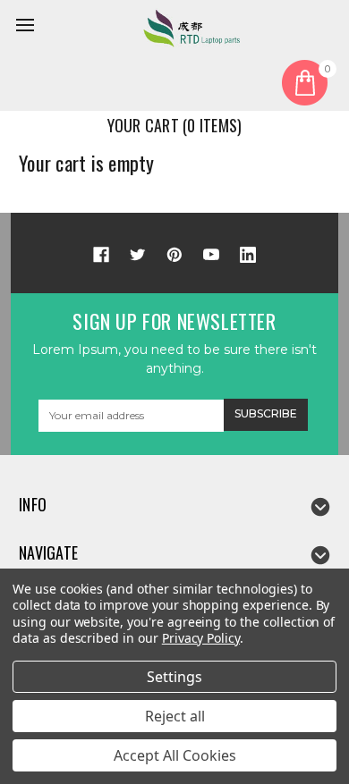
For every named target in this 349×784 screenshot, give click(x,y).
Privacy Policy (201, 637)
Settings (174, 677)
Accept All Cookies (175, 755)
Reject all (175, 716)
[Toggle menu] (27, 27)
